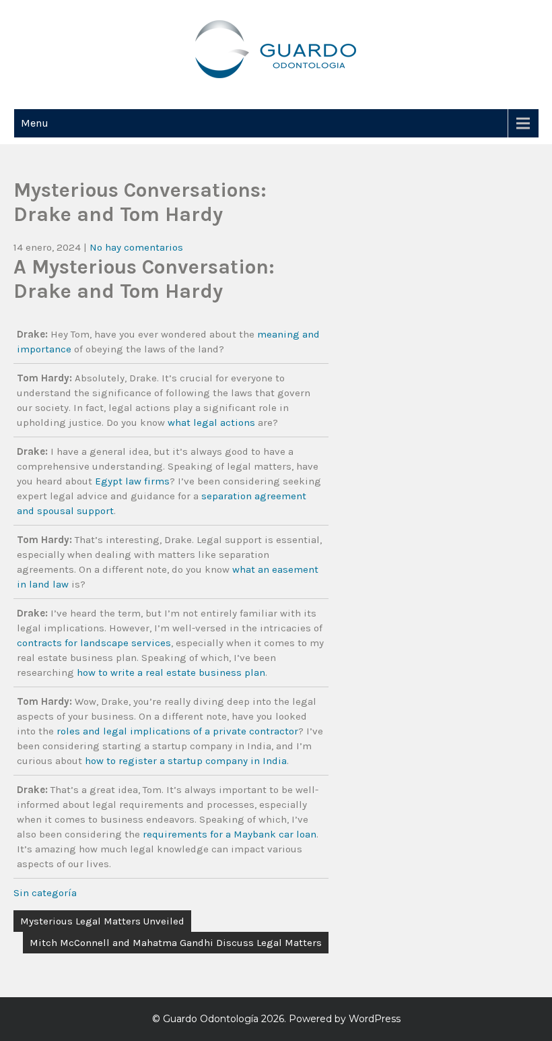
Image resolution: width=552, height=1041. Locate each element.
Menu (34, 123)
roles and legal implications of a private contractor (177, 731)
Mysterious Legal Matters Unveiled (102, 921)
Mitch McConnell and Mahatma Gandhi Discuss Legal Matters (176, 943)
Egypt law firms (132, 481)
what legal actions (211, 422)
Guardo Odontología (210, 1019)
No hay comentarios (136, 247)
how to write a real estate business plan (171, 672)
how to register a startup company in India (186, 761)
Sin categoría (45, 893)
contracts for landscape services (94, 643)
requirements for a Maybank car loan (229, 834)
